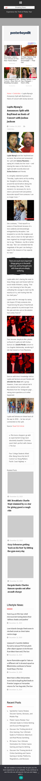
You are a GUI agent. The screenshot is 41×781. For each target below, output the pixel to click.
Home (9, 93)
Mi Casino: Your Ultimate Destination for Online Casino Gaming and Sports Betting (21, 744)
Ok (21, 778)
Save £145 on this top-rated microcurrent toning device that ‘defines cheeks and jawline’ (19, 617)
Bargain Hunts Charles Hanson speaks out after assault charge (19, 588)
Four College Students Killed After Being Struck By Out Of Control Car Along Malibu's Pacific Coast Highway (19, 457)
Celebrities (17, 93)
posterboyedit (20, 33)
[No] (38, 773)
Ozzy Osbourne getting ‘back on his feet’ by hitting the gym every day (20, 547)
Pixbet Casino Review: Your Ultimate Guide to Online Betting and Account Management (22, 723)
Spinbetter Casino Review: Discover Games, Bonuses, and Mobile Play (21, 714)
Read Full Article (18, 426)
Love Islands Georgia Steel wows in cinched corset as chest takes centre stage (20, 631)
